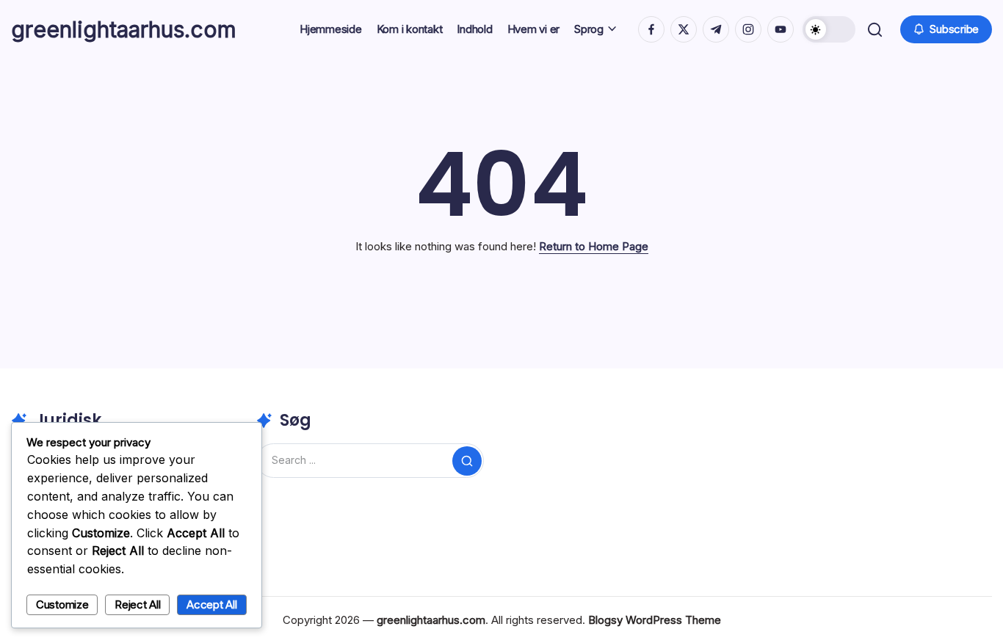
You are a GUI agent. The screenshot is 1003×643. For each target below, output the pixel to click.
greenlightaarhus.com (123, 29)
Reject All (138, 604)
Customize (62, 604)
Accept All (212, 604)
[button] (829, 29)
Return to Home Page (593, 246)
